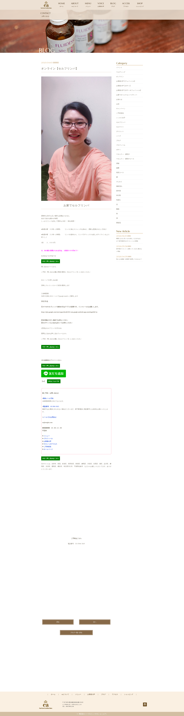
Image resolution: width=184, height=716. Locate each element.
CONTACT (45, 14)
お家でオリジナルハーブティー (126, 95)
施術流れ (119, 186)
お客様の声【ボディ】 (123, 86)
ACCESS (126, 4)
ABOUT (74, 4)
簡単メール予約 (48, 398)
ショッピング (128, 694)
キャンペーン (120, 108)
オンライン (120, 76)
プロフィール (120, 145)
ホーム (53, 694)
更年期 (118, 191)
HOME (61, 4)
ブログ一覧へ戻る (76, 632)
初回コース (120, 172)
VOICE (101, 4)
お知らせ (119, 99)
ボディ (118, 149)
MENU (88, 4)
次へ (94, 622)
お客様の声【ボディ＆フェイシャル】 (129, 90)
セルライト (120, 127)
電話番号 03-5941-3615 (51, 406)
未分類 (118, 195)
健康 (117, 168)
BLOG (113, 4)
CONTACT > (92, 691)
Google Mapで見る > (47, 538)
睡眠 (117, 209)
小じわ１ (119, 181)
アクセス (115, 694)
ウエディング (120, 72)
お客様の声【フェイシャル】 (126, 81)
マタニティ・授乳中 (123, 154)
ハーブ (118, 136)
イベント (119, 67)
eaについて (65, 694)
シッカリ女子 (120, 118)
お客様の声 (91, 694)
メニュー (78, 694)
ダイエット (120, 131)
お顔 (117, 104)
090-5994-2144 (93, 682)
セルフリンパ (120, 122)
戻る (57, 622)
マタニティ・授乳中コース (125, 159)
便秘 (117, 163)
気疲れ (118, 200)
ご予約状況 (120, 113)
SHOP (140, 4)
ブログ (118, 140)
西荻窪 (118, 223)
